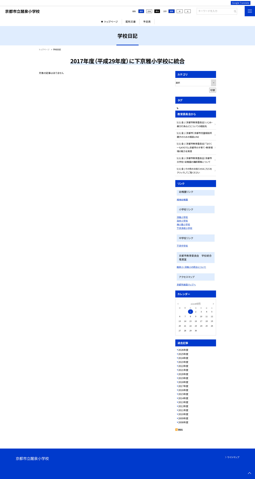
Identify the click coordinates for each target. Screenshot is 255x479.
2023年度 (183, 362)
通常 (141, 11)
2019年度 (183, 378)
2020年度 (183, 374)
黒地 (157, 11)
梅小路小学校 (183, 224)
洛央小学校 (182, 220)
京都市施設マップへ (186, 284)
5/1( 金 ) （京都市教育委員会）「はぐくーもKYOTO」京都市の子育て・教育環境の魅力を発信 (195, 147)
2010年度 (183, 414)
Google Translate (240, 2)
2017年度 (183, 386)
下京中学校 (182, 245)
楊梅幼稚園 (182, 199)
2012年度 (183, 406)
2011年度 (183, 410)
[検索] (234, 10)
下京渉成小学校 (184, 228)
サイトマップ (233, 457)
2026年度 (183, 350)
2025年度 (183, 354)
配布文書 (131, 21)
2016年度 (183, 390)
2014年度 (183, 398)
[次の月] (213, 303)
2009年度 (183, 418)
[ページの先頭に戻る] (249, 473)
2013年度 (183, 402)
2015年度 (183, 394)
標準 (171, 11)
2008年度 (183, 422)
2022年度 (183, 366)
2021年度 (183, 370)
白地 (149, 11)
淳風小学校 (182, 217)
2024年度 (183, 358)
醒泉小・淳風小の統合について (191, 266)
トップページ (111, 21)
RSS (180, 429)
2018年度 (183, 382)
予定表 (147, 21)
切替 (212, 90)
